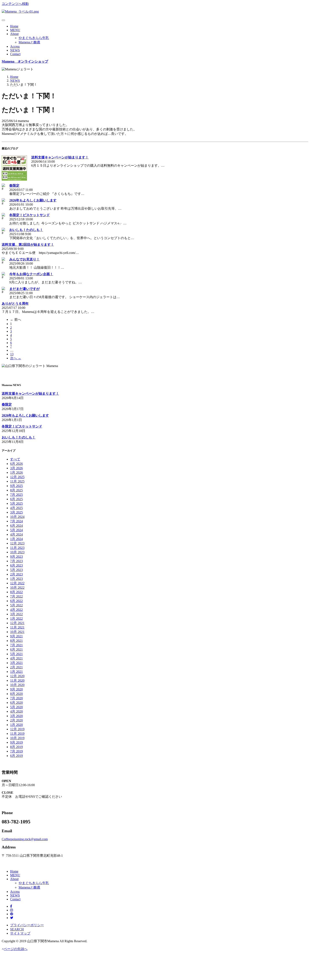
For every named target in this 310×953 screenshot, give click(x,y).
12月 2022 (17, 583)
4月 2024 (16, 534)
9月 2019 (16, 742)
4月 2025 (16, 508)
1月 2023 (16, 578)
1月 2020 (16, 724)
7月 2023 (16, 561)
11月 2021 (17, 627)
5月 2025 (16, 503)
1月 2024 (16, 539)
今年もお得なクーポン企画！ (31, 274)
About (14, 34)
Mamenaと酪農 (29, 42)
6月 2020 (16, 702)
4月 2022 (16, 609)
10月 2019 (17, 738)
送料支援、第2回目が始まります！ (28, 244)
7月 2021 (16, 645)
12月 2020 (17, 676)
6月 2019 (16, 755)
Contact (15, 54)
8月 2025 (16, 490)
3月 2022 (16, 614)
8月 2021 (16, 640)
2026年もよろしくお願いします (33, 200)
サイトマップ (20, 933)
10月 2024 (17, 517)
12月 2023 (17, 543)
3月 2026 (16, 468)
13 (11, 354)
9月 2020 (16, 689)
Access (15, 46)
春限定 (14, 185)
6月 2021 (16, 649)
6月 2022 (16, 601)
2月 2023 (16, 574)
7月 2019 (16, 751)
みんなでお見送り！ (24, 259)
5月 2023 (16, 570)
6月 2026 (16, 463)
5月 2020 (16, 707)
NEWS (15, 50)
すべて (15, 459)
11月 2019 (17, 733)
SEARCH (17, 929)
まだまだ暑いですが (24, 289)
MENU (15, 30)
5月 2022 (16, 605)
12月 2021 (17, 623)
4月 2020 (16, 711)
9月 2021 (16, 636)
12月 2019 (17, 729)
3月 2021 (16, 663)
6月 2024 (16, 525)
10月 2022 (17, 587)
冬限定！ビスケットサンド (29, 215)
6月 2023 (16, 565)
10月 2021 (17, 632)
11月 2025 (17, 481)
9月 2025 (16, 486)
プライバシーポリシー (27, 925)
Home (14, 26)
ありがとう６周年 (15, 303)
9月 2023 (16, 556)
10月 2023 (17, 552)
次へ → (15, 358)
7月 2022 (16, 596)
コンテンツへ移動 (15, 3)
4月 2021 (16, 658)
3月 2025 (16, 512)
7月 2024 (16, 521)
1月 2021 (16, 671)
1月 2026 (16, 472)
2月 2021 (16, 667)
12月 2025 (17, 477)
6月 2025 (16, 499)
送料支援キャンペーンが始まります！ (60, 157)
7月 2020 (16, 698)
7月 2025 (16, 494)
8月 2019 (16, 747)
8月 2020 (16, 694)
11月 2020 (17, 680)
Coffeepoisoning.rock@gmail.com (25, 839)
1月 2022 (16, 618)
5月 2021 (16, 654)
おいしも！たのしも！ (26, 230)
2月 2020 (16, 720)
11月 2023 (17, 548)
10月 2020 (17, 685)
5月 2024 (16, 530)
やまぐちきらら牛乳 (34, 38)
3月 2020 (16, 716)
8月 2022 (16, 592)
